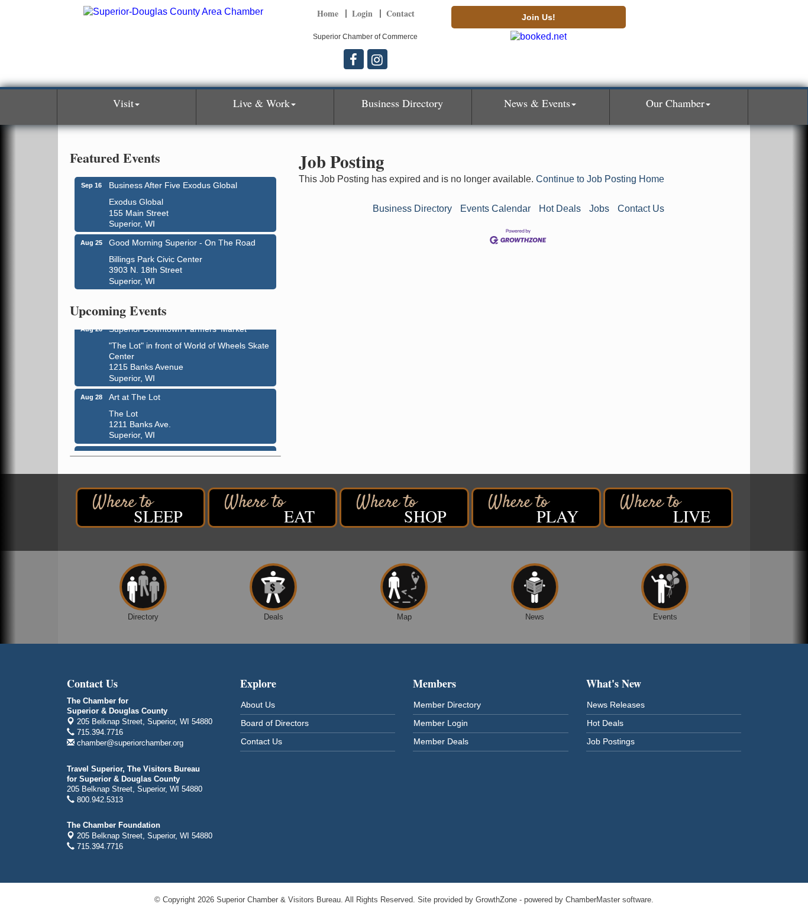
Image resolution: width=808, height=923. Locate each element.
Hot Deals (560, 209)
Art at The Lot (134, 394)
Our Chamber (675, 103)
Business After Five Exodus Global (173, 185)
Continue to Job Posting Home (600, 179)
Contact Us (641, 209)
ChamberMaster (592, 899)
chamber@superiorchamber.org (129, 742)
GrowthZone (496, 899)
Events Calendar (495, 209)
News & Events (537, 103)
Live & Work (261, 103)
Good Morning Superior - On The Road (182, 242)
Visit (123, 103)
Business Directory (402, 103)
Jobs (599, 209)
